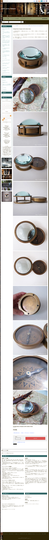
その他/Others (4, 89)
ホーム (14, 25)
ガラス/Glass (4, 87)
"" (6, 18)
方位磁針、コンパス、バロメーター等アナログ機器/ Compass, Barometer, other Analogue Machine (29, 25)
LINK (3, 94)
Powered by (19, 538)
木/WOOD (4, 78)
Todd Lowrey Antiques (8, 8)
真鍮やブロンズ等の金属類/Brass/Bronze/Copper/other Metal (7, 85)
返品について (15, 442)
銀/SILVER (4, 80)
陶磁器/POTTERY (5, 82)
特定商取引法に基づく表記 (21, 442)
